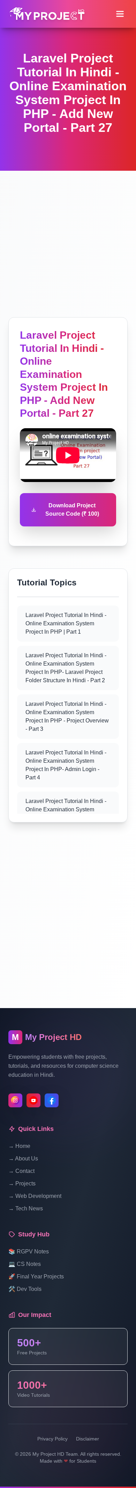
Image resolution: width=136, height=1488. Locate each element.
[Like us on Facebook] (52, 1100)
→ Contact (21, 1171)
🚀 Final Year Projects (36, 1276)
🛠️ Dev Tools (24, 1289)
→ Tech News (25, 1208)
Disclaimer (87, 1439)
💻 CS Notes (24, 1264)
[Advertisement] (68, 238)
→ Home (19, 1146)
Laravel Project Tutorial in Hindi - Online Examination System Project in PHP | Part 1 (65, 623)
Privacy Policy (52, 1439)
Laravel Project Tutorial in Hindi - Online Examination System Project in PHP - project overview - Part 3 (67, 716)
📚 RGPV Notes (28, 1251)
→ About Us (23, 1158)
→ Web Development (34, 1196)
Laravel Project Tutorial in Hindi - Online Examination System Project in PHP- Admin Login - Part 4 (65, 765)
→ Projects (22, 1183)
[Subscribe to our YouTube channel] (33, 1100)
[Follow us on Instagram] (15, 1100)
